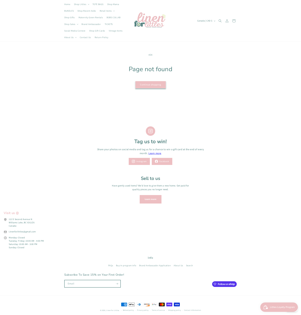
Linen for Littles (112, 310)
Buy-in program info (126, 265)
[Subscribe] (117, 284)
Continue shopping (150, 84)
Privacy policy (143, 310)
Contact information (192, 310)
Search (189, 265)
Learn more (154, 153)
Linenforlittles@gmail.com (22, 231)
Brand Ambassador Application (155, 265)
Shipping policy (174, 310)
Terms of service (158, 310)
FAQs (110, 265)
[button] (81, 4)
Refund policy (128, 310)
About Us (178, 265)
